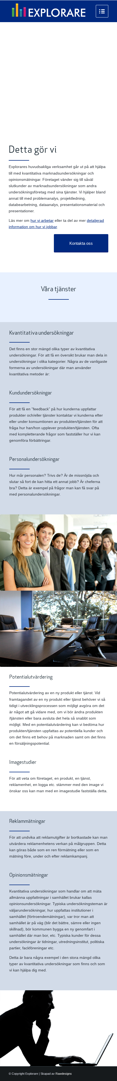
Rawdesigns (64, 1073)
